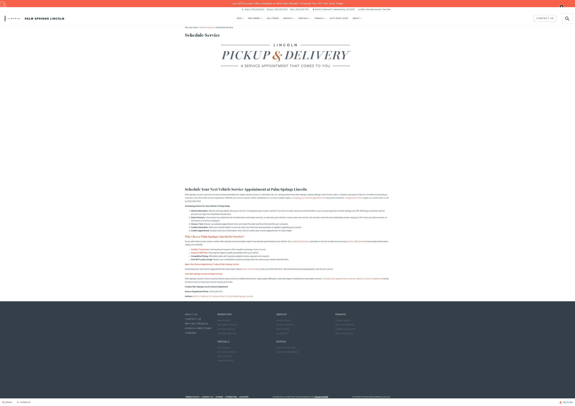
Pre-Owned (254, 18)
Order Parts (282, 333)
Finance (319, 18)
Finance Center (342, 320)
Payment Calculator (345, 329)
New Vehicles (224, 320)
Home (202, 27)
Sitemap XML (231, 397)
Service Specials (226, 361)
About (356, 18)
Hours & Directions (198, 328)
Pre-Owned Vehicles (227, 325)
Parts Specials (225, 356)
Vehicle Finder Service (287, 352)
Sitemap (219, 397)
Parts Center (282, 329)
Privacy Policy (192, 397)
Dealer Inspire (321, 397)
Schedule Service (285, 325)
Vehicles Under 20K (227, 333)
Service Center (283, 320)
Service (287, 18)
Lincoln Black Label (286, 348)
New (239, 18)
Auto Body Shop (339, 18)
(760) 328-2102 (257, 9)
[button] (561, 7)
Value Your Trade (344, 333)
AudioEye (243, 397)
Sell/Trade (273, 18)
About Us (191, 314)
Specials (303, 18)
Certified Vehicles (226, 329)
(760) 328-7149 (302, 9)
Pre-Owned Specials (227, 352)
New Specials (224, 348)
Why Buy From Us (196, 324)
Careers (190, 333)
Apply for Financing (345, 325)
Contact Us (545, 18)
